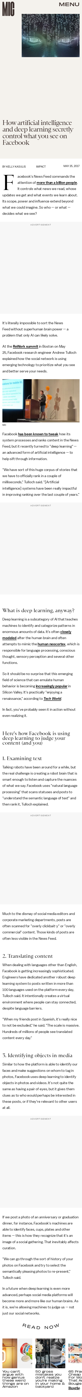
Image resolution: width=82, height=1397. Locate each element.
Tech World (52, 698)
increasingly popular (51, 686)
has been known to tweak (38, 434)
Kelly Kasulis (16, 166)
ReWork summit (25, 346)
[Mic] (8, 9)
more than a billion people (57, 182)
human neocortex (51, 644)
